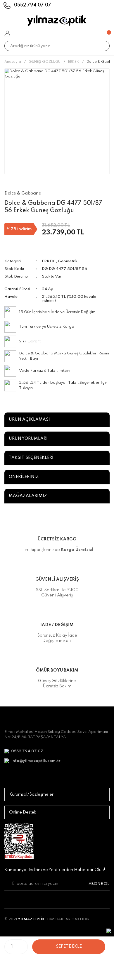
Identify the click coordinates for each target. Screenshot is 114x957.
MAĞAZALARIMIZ (28, 496)
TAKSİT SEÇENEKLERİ (31, 458)
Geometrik (67, 261)
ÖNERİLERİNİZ (24, 477)
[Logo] (57, 20)
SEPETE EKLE (69, 946)
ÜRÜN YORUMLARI (28, 439)
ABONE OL (99, 884)
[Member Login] (7, 33)
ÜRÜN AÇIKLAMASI (29, 419)
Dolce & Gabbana (36, 353)
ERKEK (48, 261)
